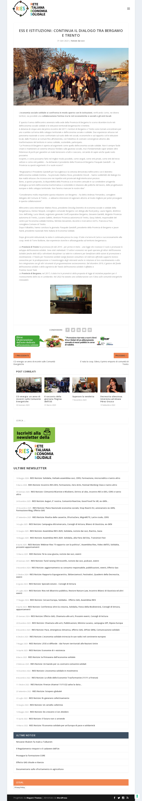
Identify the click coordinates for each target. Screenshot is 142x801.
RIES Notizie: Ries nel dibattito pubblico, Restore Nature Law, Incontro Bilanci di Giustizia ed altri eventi (69, 591)
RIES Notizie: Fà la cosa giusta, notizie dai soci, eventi (55, 554)
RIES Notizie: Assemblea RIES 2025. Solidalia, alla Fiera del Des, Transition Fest (68, 537)
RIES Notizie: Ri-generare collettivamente (49, 698)
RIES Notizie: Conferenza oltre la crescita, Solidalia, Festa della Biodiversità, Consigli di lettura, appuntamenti (68, 608)
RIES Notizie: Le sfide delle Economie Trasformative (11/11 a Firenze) (65, 677)
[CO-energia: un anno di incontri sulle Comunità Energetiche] (28, 385)
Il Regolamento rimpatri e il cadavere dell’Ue (37, 748)
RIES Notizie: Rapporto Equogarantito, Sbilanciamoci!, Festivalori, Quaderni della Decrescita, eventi (68, 575)
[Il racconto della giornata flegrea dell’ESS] (57, 385)
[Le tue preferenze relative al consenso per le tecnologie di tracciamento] (137, 796)
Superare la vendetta (83, 396)
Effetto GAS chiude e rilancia (30, 762)
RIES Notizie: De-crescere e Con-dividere (49, 712)
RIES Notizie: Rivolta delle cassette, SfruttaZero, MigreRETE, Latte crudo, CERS (70, 517)
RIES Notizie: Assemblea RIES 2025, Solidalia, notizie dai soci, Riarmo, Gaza (66, 531)
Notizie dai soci (78, 40)
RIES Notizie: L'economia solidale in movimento (55, 670)
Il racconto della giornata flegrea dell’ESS (53, 399)
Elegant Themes (34, 798)
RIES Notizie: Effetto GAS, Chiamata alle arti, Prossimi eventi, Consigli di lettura (69, 616)
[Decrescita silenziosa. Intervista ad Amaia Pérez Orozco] (113, 385)
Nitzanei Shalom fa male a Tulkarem (34, 741)
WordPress (62, 798)
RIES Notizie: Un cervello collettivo (46, 705)
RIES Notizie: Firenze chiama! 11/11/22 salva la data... (56, 684)
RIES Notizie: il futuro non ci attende (47, 718)
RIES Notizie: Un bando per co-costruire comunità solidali (58, 664)
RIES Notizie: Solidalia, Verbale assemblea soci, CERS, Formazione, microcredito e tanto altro (75, 478)
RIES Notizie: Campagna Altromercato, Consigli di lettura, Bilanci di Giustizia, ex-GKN (70, 524)
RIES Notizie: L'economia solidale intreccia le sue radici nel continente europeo (68, 636)
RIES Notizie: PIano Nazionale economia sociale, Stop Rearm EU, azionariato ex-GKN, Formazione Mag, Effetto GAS (65, 509)
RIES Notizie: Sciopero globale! (47, 691)
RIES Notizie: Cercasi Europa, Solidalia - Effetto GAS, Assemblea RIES (63, 600)
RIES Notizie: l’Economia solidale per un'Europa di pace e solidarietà (62, 725)
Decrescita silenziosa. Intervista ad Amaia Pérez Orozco (111, 399)
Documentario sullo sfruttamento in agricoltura (40, 769)
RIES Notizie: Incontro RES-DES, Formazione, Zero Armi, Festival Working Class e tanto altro (72, 485)
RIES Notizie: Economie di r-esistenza (47, 650)
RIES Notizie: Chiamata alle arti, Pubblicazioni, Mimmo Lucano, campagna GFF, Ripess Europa (77, 623)
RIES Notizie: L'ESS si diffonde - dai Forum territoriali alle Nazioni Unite (63, 643)
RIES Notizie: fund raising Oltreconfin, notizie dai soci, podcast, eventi (65, 560)
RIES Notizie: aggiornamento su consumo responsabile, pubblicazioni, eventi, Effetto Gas (75, 567)
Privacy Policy (20, 787)
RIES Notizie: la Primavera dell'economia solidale (51, 657)
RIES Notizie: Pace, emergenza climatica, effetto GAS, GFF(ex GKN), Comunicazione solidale (76, 629)
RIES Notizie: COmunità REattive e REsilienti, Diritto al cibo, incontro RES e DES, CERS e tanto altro (68, 493)
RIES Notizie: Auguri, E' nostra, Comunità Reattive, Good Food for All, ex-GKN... (70, 501)
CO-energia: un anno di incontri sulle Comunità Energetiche (28, 399)
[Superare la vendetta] (85, 385)
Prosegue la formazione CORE (30, 755)
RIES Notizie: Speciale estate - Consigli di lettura (52, 584)
